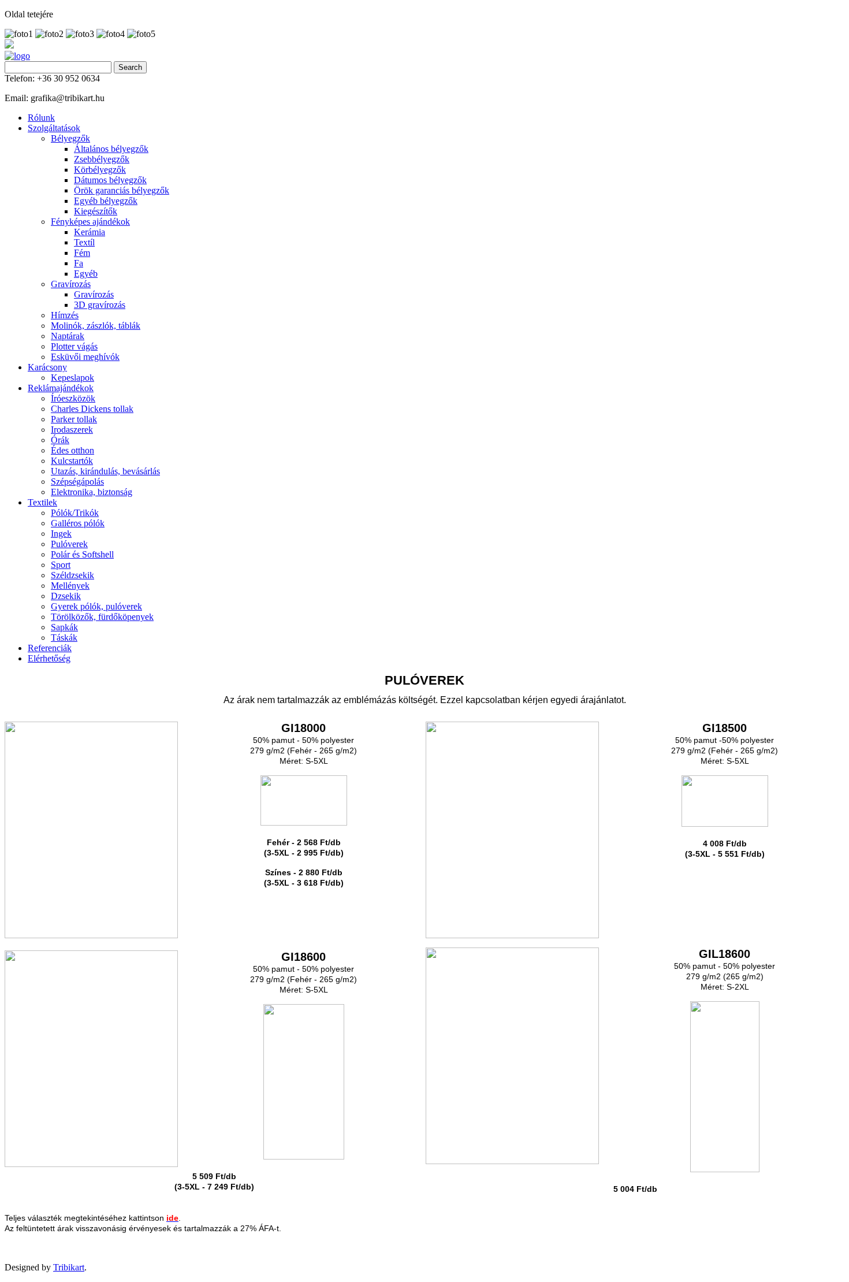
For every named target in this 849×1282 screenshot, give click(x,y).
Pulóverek (69, 544)
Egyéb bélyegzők (105, 201)
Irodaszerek (72, 429)
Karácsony (47, 367)
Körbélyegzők (100, 169)
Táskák (64, 637)
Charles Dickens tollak (92, 409)
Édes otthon (72, 450)
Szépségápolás (77, 481)
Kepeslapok (72, 377)
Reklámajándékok (61, 388)
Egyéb (86, 273)
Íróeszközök (73, 398)
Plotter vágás (74, 346)
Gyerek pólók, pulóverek (96, 606)
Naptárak (67, 336)
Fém (82, 253)
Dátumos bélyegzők (110, 180)
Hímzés (65, 315)
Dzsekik (66, 596)
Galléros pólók (78, 523)
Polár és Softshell (82, 554)
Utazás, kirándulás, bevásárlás (105, 471)
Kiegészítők (95, 211)
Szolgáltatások (54, 128)
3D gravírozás (99, 305)
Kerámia (89, 232)
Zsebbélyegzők (101, 159)
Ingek (61, 533)
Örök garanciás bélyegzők (121, 190)
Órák (60, 440)
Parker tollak (74, 419)
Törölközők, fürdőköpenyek (102, 617)
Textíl (84, 242)
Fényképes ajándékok (90, 221)
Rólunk (41, 117)
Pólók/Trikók (75, 513)
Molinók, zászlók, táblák (95, 325)
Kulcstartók (72, 461)
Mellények (70, 585)
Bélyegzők (70, 138)
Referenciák (50, 648)
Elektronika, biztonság (91, 492)
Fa (78, 263)
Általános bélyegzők (111, 149)
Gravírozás (71, 284)
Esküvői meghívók (85, 357)
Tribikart (68, 1267)
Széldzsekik (72, 575)
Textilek (42, 502)
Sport (60, 565)
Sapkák (64, 627)
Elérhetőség (49, 658)
